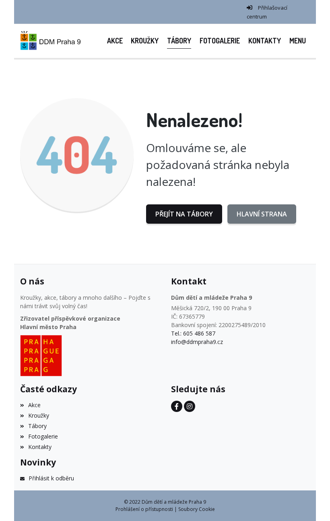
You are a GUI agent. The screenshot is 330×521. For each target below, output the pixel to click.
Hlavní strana (262, 214)
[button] (297, 41)
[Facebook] (176, 406)
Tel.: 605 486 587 (193, 333)
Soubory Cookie (196, 509)
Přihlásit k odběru (51, 478)
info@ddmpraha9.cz (197, 342)
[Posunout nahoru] (312, 503)
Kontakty (40, 447)
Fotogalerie (43, 436)
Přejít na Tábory (184, 214)
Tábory (37, 426)
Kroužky (38, 415)
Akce (34, 405)
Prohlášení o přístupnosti (144, 509)
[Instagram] (189, 406)
